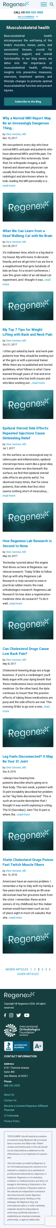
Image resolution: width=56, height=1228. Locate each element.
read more (9, 185)
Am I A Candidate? (26, 17)
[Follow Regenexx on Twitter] (19, 1016)
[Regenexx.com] (19, 999)
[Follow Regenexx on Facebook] (5, 1016)
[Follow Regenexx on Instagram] (11, 1016)
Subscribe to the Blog (28, 101)
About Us (9, 1094)
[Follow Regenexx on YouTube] (27, 1016)
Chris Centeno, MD (16, 134)
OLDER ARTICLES (28, 974)
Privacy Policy (12, 1121)
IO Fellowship (11, 1115)
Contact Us (10, 1100)
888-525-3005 (34, 12)
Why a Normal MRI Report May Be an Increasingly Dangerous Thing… (27, 123)
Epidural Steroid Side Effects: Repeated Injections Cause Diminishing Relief (26, 433)
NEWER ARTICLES (17, 969)
